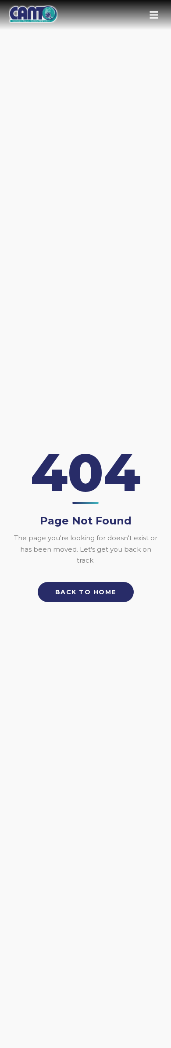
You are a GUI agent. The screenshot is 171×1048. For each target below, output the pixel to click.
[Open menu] (154, 15)
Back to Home (85, 592)
